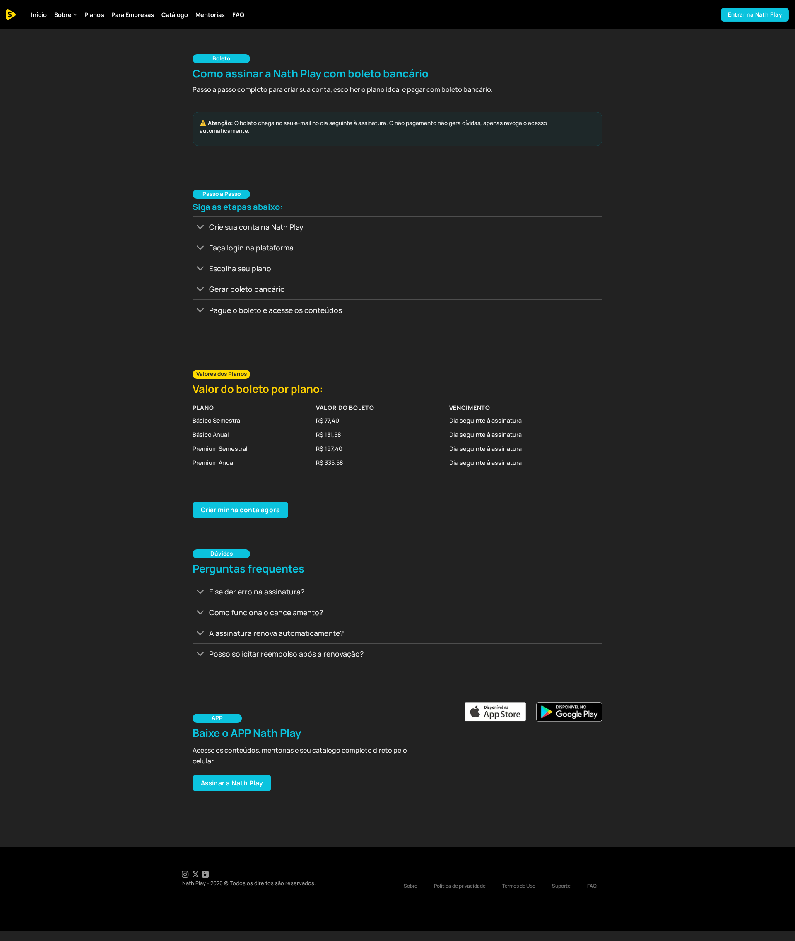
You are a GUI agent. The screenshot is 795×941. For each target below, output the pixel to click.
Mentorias (210, 15)
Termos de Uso (518, 885)
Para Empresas (132, 15)
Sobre (63, 15)
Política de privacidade (460, 885)
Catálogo (174, 15)
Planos (94, 15)
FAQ (238, 15)
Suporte (561, 885)
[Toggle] (201, 227)
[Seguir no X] (195, 874)
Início (39, 15)
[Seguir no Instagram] (185, 874)
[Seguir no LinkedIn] (205, 874)
